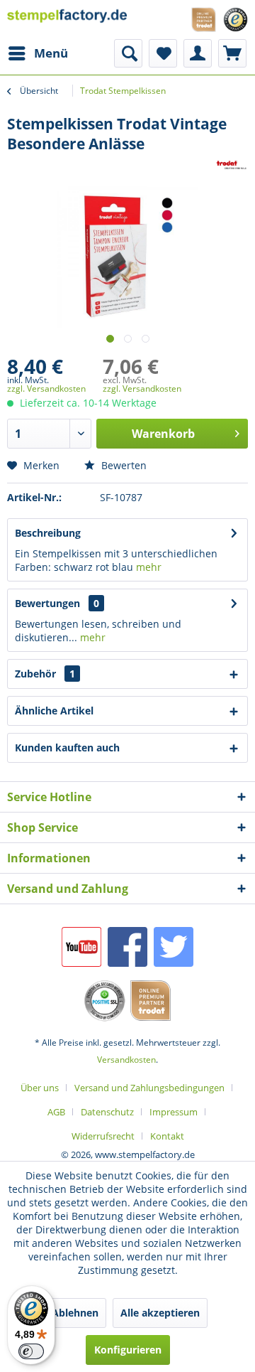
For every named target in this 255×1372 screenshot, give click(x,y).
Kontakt (167, 1136)
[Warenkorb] (232, 53)
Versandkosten (126, 1060)
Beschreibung (48, 533)
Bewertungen (47, 603)
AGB (56, 1111)
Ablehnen (75, 1312)
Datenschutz (107, 1111)
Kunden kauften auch (67, 747)
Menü (51, 53)
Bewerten (122, 465)
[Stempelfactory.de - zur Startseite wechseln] (67, 19)
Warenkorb (163, 433)
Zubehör (45, 673)
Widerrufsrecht (103, 1136)
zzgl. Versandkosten (46, 388)
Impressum (173, 1111)
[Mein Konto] (197, 53)
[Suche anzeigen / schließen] (128, 53)
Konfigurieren (128, 1349)
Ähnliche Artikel (54, 710)
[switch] (31, 1351)
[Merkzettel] (163, 53)
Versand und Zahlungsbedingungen (149, 1087)
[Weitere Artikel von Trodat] (231, 166)
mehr (149, 567)
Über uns (40, 1087)
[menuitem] (37, 53)
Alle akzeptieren (160, 1312)
